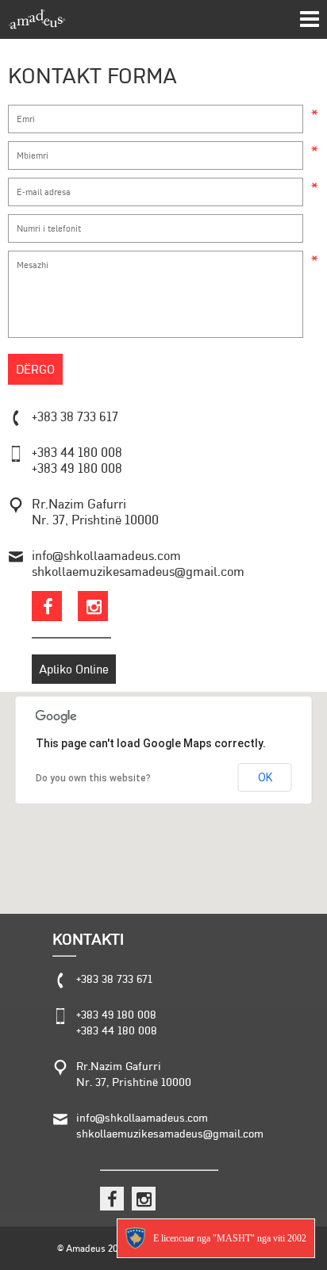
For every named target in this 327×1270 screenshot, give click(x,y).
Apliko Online (74, 669)
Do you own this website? (93, 778)
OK (265, 777)
